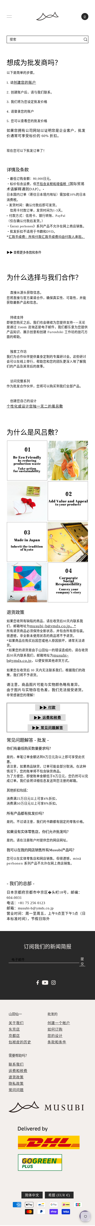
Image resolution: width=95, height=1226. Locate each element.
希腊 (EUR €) (59, 1195)
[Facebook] (37, 982)
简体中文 (32, 1195)
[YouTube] (45, 982)
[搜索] (85, 39)
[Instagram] (53, 982)
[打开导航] (9, 16)
